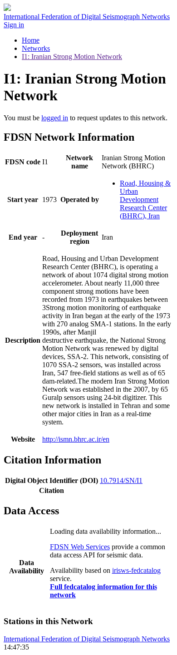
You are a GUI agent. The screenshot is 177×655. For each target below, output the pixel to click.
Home (30, 40)
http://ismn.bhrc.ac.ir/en (75, 439)
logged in (54, 118)
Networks (36, 48)
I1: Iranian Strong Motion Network (72, 56)
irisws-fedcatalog (136, 570)
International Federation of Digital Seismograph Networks (87, 639)
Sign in (14, 25)
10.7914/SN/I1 (121, 480)
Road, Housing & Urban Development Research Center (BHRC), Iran (145, 199)
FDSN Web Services (80, 547)
